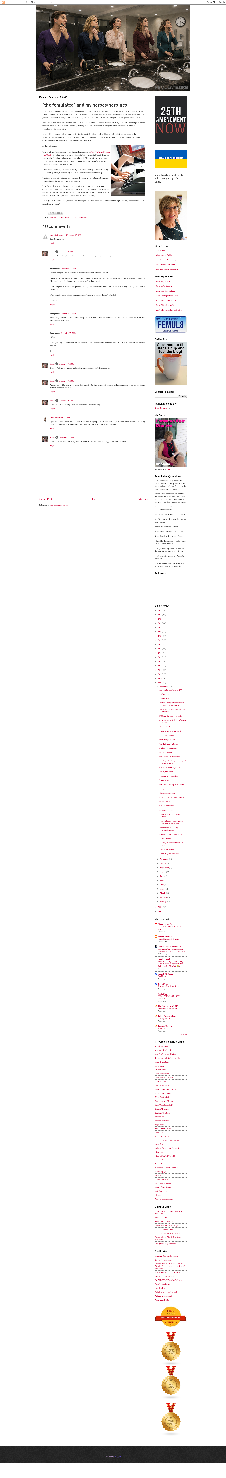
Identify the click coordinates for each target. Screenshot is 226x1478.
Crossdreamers (160, 1069)
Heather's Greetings (162, 1112)
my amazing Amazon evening (171, 731)
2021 (160, 631)
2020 (160, 635)
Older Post (142, 499)
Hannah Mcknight (162, 1108)
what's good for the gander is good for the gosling (172, 761)
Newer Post (45, 499)
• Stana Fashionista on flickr (166, 300)
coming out (53, 217)
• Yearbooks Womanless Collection (168, 309)
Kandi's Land (160, 1132)
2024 (160, 618)
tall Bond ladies (165, 752)
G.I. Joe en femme (166, 805)
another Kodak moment (168, 748)
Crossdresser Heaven (163, 1073)
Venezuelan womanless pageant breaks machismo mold (171, 822)
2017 (160, 648)
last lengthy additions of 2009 (170, 689)
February (163, 897)
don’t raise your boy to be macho (171, 784)
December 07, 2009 (73, 234)
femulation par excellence (169, 756)
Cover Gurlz (159, 1065)
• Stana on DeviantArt (163, 286)
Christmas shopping (167, 792)
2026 (160, 610)
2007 (160, 911)
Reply (52, 242)
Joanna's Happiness (166, 1026)
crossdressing (64, 217)
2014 (160, 661)
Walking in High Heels (163, 1295)
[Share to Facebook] (58, 213)
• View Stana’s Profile (163, 255)
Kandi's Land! (164, 959)
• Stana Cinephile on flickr (165, 290)
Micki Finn (162, 993)
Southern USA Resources (164, 1276)
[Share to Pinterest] (61, 213)
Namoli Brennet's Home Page (166, 1225)
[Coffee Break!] (171, 384)
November (164, 859)
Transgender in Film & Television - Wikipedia (168, 1238)
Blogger (118, 1456)
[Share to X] (55, 213)
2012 (160, 670)
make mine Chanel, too (168, 776)
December (164, 686)
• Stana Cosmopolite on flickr (166, 295)
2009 (160, 682)
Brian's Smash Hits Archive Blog (168, 1058)
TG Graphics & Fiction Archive (167, 1233)
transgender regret (166, 810)
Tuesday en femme (166, 849)
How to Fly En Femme (163, 1259)
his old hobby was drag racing (170, 834)
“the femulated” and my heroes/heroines (168, 828)
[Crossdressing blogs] (171, 1364)
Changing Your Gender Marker (166, 1255)
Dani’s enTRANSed (162, 1085)
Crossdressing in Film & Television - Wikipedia (169, 1212)
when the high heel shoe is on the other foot (172, 710)
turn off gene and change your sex (172, 797)
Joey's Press (163, 983)
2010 (160, 678)
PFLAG (158, 1175)
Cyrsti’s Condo (160, 1081)
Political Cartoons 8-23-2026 (168, 939)
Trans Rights (160, 1288)
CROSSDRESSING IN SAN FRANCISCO (169, 997)
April (162, 888)
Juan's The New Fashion (164, 1221)
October (163, 863)
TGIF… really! (165, 838)
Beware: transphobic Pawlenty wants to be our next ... (171, 703)
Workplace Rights (162, 1299)
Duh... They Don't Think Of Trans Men (170, 927)
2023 (160, 623)
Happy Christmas (166, 726)
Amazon (170, 469)
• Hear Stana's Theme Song (165, 259)
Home (94, 499)
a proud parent (164, 698)
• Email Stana (160, 250)
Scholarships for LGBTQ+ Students (168, 1272)
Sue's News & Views (163, 1183)
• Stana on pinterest (162, 281)
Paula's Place (160, 1163)
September (164, 867)
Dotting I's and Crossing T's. (170, 946)
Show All (184, 1035)
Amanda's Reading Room (164, 1050)
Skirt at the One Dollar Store (168, 986)
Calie (52, 417)
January (163, 901)
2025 (160, 614)
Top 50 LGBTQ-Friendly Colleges (168, 1280)
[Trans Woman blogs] (171, 1398)
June (162, 880)
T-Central (158, 1195)
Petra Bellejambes (57, 234)
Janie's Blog (159, 1116)
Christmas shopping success (170, 767)
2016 (160, 652)
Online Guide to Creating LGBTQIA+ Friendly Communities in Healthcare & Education (170, 1266)
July (162, 876)
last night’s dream (166, 771)
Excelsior (161, 1028)
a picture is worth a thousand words (170, 815)
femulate (73, 217)
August (163, 871)
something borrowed (167, 739)
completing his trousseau (169, 853)
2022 (160, 627)
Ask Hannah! (163, 976)
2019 (160, 640)
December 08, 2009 (66, 363)
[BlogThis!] (52, 213)
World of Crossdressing (164, 1198)
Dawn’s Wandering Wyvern (165, 1089)
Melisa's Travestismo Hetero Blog (168, 1148)
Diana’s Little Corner (167, 924)
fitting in (162, 788)
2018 (160, 644)
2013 (160, 665)
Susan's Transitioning (163, 1187)
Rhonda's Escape (165, 936)
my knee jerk (164, 694)
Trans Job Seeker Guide (164, 1284)
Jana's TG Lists (161, 1217)
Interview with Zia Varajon (167, 1008)
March (163, 893)
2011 (160, 674)
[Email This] (49, 213)
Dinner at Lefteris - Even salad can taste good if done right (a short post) (171, 950)
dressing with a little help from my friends (173, 721)
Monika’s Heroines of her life (166, 1159)
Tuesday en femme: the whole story (171, 843)
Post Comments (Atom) (59, 504)
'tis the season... (165, 780)
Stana (52, 251)
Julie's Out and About (167, 1016)
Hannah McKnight (165, 973)
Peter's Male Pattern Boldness (166, 1167)
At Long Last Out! (164, 1018)
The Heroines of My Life (168, 1006)
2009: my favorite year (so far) (171, 715)
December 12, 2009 (62, 417)
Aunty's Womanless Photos (165, 1054)
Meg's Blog (159, 1144)
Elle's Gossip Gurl (162, 1097)
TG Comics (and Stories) (164, 1229)
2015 (160, 657)
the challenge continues (168, 743)
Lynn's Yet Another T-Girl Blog (167, 1140)
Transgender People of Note (165, 1243)
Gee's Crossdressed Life (164, 1104)
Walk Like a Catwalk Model (166, 1292)
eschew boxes (164, 801)
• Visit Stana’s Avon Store (165, 264)
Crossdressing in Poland (164, 1077)
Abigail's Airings (161, 1046)
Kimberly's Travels (162, 1136)
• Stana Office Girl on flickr (165, 305)
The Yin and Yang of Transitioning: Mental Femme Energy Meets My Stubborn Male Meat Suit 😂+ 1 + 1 (171, 963)
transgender (82, 217)
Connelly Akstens (162, 1061)
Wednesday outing (166, 735)
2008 (160, 907)
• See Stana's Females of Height (167, 269)
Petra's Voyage (160, 1171)
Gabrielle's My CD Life (164, 1101)
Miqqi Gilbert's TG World (165, 1155)
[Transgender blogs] (171, 1435)
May (162, 884)
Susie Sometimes (161, 1191)
